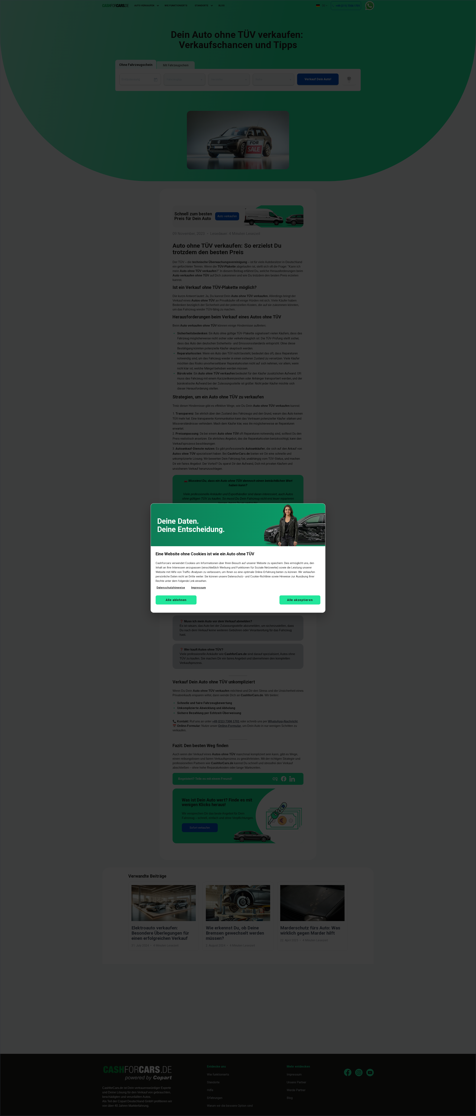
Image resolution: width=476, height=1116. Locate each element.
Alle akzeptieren (300, 600)
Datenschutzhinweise (171, 587)
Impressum (198, 587)
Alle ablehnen (176, 600)
